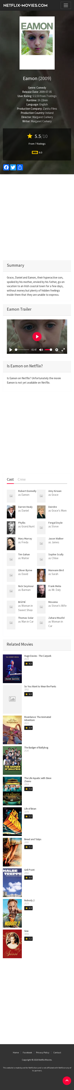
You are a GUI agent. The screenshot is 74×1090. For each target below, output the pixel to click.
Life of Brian (30, 808)
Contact (57, 1052)
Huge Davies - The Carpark (37, 656)
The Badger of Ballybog (36, 747)
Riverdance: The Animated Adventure (37, 718)
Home (16, 1052)
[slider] (22, 349)
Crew (22, 479)
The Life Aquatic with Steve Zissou (37, 780)
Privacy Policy (42, 1052)
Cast (10, 479)
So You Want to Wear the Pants (40, 686)
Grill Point (29, 869)
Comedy (41, 87)
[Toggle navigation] (66, 5)
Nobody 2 (29, 900)
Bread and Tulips (32, 839)
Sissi (26, 931)
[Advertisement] (37, 217)
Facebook (27, 1052)
